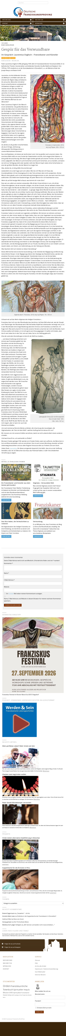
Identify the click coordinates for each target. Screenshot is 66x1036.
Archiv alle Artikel (40, 966)
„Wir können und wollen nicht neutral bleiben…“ (39, 925)
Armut (20, 995)
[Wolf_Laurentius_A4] (47, 414)
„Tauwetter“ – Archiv (23, 913)
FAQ (36, 963)
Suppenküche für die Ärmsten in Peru (16, 868)
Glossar (37, 960)
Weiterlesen (46, 771)
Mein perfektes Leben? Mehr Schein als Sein (18, 746)
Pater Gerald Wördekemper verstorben (16, 803)
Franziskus (16, 986)
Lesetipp (16, 995)
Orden (6, 986)
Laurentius (13, 448)
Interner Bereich (40, 975)
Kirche (24, 986)
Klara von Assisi (19, 919)
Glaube (5, 995)
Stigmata (12, 58)
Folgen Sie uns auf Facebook (12, 943)
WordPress (22, 1019)
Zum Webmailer (40, 972)
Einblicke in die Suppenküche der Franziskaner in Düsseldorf (36, 916)
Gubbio (3, 58)
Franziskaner (33, 12)
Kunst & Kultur (5, 60)
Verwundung (37, 521)
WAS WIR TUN (39, 20)
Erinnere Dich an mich (44, 1008)
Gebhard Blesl (6, 919)
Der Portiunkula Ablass (21, 922)
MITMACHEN (38, 23)
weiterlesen (5, 864)
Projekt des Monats (27, 995)
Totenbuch (8, 989)
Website (6, 587)
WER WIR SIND (6, 20)
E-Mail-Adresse (9, 580)
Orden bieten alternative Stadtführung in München (21, 838)
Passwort (38, 1001)
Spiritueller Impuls (21, 989)
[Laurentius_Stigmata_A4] (33, 312)
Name (6, 573)
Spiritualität (17, 993)
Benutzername (40, 994)
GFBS (11, 993)
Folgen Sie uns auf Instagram (12, 947)
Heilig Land (10, 995)
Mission (6, 992)
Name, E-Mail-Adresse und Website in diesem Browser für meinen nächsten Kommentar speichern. (32, 600)
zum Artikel (6, 500)
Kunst (7, 58)
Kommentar (8, 563)
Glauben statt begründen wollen (14, 774)
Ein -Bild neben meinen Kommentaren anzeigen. (24, 594)
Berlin (4, 997)
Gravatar (11, 593)
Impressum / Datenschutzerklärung (46, 969)
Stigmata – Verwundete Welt (43, 483)
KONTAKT (5, 23)
